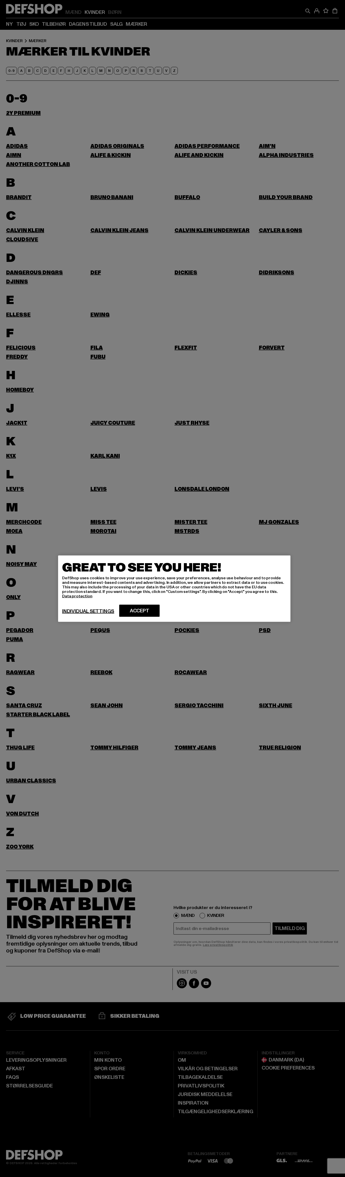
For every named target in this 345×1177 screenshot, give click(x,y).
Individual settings (88, 611)
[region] (174, 588)
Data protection (77, 596)
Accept (139, 610)
